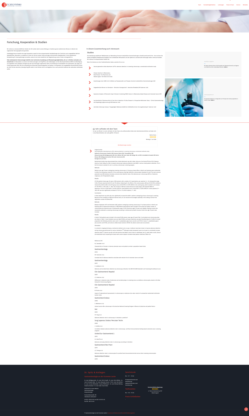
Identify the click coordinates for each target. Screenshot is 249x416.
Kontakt (124, 413)
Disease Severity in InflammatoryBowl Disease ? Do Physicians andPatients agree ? (102, 74)
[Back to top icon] (242, 413)
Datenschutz (117, 413)
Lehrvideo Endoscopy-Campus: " (102, 107)
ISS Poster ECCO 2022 (107, 76)
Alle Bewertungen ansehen (124, 145)
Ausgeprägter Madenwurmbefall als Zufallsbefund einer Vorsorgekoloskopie (129, 107)
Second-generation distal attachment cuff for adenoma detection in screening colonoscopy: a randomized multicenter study (125, 66)
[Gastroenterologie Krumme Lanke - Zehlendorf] (11, 5)
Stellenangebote (131, 413)
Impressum (110, 413)
